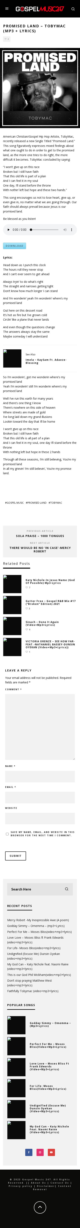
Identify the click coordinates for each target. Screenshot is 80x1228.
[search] (67, 889)
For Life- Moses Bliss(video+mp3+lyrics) (34, 948)
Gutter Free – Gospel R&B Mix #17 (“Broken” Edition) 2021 (51, 602)
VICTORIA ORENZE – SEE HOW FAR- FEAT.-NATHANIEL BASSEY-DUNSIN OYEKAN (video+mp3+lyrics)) (50, 644)
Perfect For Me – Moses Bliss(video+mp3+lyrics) (39, 932)
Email (10, 787)
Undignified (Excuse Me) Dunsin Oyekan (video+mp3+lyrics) (48, 1108)
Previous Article (40, 531)
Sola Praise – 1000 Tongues (40, 536)
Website (11, 808)
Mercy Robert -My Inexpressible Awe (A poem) (38, 920)
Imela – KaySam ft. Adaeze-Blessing (46, 361)
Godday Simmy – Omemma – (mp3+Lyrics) (36, 926)
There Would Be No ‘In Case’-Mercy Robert (40, 549)
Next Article (40, 543)
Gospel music (15, 502)
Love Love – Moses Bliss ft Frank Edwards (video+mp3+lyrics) (49, 1066)
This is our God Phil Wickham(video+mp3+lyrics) (39, 975)
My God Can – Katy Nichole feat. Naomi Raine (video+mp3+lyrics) (49, 1129)
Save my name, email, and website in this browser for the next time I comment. (43, 834)
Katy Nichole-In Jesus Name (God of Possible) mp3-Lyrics (50, 581)
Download (14, 246)
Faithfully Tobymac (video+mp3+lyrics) (32, 991)
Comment (13, 689)
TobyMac (56, 502)
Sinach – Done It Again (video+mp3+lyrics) (42, 623)
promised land (37, 502)
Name (10, 766)
